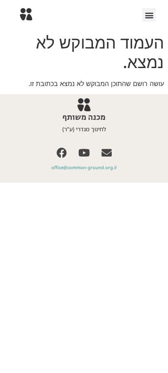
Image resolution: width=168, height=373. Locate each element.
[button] (149, 15)
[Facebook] (61, 152)
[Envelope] (106, 152)
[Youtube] (84, 152)
